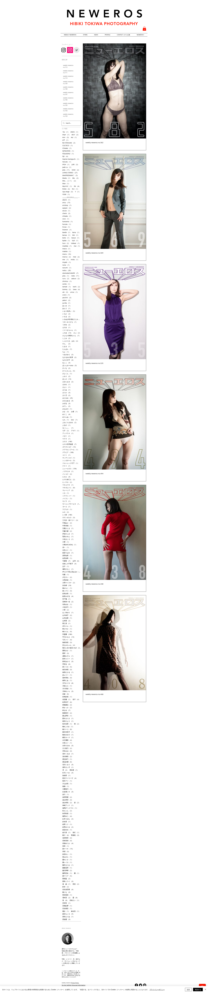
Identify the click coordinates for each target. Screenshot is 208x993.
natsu (67, 270)
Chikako (67, 148)
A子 (65, 140)
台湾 (76, 561)
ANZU (75, 132)
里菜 (76, 884)
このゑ (67, 333)
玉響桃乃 (67, 789)
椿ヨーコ (67, 729)
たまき (66, 346)
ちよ (66, 352)
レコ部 (67, 515)
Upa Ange (68, 192)
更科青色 (67, 678)
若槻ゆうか (68, 843)
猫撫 (66, 786)
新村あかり (68, 661)
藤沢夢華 (67, 870)
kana (76, 232)
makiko (67, 251)
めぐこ (66, 414)
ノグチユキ (68, 471)
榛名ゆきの (68, 735)
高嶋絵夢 (67, 906)
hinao (66, 227)
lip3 (75, 240)
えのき (66, 327)
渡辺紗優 (67, 762)
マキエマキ (68, 485)
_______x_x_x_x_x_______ (71, 197)
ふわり (66, 376)
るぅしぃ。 (68, 428)
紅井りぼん (68, 819)
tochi (77, 287)
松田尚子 (67, 702)
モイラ (66, 501)
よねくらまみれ (69, 422)
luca (66, 243)
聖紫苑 (75, 835)
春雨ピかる (68, 672)
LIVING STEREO (70, 173)
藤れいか (67, 859)
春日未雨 (67, 669)
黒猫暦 (66, 919)
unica (74, 292)
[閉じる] (205, 989)
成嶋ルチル (68, 656)
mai (77, 246)
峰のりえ (67, 631)
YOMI (66, 194)
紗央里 (66, 821)
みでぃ (66, 406)
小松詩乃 (67, 607)
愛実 (66, 653)
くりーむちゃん (69, 330)
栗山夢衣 (67, 716)
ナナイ (66, 466)
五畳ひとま (68, 528)
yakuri (66, 300)
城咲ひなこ (68, 569)
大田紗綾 (67, 580)
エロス (67, 441)
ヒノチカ (67, 482)
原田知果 (67, 555)
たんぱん (67, 349)
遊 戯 (66, 884)
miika (75, 259)
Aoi (74, 137)
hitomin (67, 230)
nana (66, 265)
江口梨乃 (67, 748)
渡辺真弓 (67, 759)
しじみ (66, 338)
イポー (66, 436)
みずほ (66, 403)
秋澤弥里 (67, 813)
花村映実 (67, 838)
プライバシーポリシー (157, 989)
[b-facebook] (136, 985)
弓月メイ (67, 640)
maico (66, 249)
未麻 (66, 694)
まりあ (66, 390)
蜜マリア (67, 876)
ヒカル (66, 477)
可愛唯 (66, 561)
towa (77, 289)
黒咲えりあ (68, 917)
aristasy (67, 205)
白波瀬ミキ (68, 792)
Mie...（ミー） (69, 181)
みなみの (67, 409)
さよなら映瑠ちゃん (71, 335)
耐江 (66, 835)
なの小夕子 (68, 360)
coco (66, 219)
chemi (66, 213)
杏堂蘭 (66, 699)
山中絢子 (67, 615)
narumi (67, 268)
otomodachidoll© (70, 273)
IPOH (66, 164)
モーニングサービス (71, 504)
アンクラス (68, 433)
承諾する (198, 989)
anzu (66, 202)
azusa (66, 211)
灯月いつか (68, 773)
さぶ (77, 333)
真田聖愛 (67, 797)
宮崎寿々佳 (68, 602)
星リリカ (67, 667)
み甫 (74, 411)
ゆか (74, 420)
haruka (67, 224)
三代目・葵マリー (70, 520)
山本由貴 (67, 618)
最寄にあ (67, 680)
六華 (66, 542)
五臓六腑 (67, 531)
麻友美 (75, 911)
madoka (67, 246)
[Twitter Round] (140, 985)
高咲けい (75, 900)
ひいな (66, 368)
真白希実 (67, 800)
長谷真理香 (68, 889)
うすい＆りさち (69, 322)
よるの (66, 425)
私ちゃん (67, 811)
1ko (65, 132)
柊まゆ (66, 710)
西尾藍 (66, 879)
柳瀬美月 (67, 713)
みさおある (68, 401)
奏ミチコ (67, 591)
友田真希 (67, 558)
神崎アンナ (68, 805)
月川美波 (67, 688)
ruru (66, 278)
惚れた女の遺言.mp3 (71, 648)
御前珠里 (67, 642)
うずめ (66, 325)
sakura (75, 278)
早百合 (66, 664)
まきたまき (68, 382)
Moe (66, 183)
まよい (66, 387)
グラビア (68, 452)
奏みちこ (67, 588)
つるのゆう (68, 354)
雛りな (66, 892)
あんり (66, 308)
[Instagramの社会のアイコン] (70, 50)
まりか (66, 392)
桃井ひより (68, 721)
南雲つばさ (68, 553)
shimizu (67, 281)
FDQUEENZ (68, 154)
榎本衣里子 (68, 732)
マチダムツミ (69, 488)
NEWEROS (106, 13)
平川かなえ (68, 637)
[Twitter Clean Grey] (77, 50)
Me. (75, 178)
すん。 (66, 344)
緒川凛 (66, 832)
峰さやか (67, 629)
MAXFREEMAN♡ (70, 175)
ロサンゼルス (69, 517)
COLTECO (68, 145)
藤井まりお (68, 865)
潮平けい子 (68, 767)
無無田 (66, 775)
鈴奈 (66, 887)
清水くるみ (68, 754)
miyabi (67, 262)
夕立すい (67, 577)
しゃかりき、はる (70, 341)
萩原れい (67, 854)
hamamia (68, 221)
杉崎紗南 (67, 697)
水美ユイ (67, 743)
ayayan (67, 208)
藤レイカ (67, 862)
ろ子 (66, 430)
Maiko (66, 178)
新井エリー (68, 659)
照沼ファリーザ (69, 778)
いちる (66, 316)
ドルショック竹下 (70, 463)
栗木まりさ (68, 718)
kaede (66, 232)
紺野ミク (67, 824)
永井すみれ (68, 745)
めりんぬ (67, 417)
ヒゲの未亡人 (69, 479)
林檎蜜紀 (67, 705)
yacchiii (67, 297)
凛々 (66, 547)
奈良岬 (67, 585)
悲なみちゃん (69, 645)
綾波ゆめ (67, 830)
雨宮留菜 (67, 895)
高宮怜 (66, 903)
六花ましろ (68, 539)
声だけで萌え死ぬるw (71, 572)
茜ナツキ (68, 849)
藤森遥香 (67, 868)
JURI (75, 164)
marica (67, 257)
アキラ (75, 430)
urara (66, 295)
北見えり (67, 550)
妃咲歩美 (67, 593)
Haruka (67, 162)
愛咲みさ (67, 650)
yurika (66, 303)
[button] (144, 28)
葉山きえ (67, 857)
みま (66, 411)
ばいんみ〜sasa (70, 365)
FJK (65, 156)
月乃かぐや (68, 683)
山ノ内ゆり (68, 612)
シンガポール (69, 460)
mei (65, 259)
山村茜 (66, 621)
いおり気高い (69, 311)
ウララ (66, 439)
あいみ (66, 306)
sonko (66, 284)
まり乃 (66, 395)
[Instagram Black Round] (144, 985)
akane (66, 200)
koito (66, 238)
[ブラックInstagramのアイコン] (64, 50)
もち (66, 420)
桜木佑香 (67, 724)
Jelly (66, 170)
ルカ (66, 512)
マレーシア (68, 490)
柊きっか (67, 707)
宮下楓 (66, 599)
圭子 (66, 566)
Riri (75, 189)
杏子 (76, 699)
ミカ (66, 493)
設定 (188, 989)
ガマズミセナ (69, 447)
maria (67, 254)
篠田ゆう (67, 816)
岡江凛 (66, 623)
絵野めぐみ (68, 827)
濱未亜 (74, 770)
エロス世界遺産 (69, 444)
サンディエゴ (69, 458)
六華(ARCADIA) (69, 545)
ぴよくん (67, 373)
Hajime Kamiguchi (71, 159)
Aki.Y (75, 135)
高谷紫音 (67, 908)
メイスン (67, 498)
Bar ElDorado (69, 143)
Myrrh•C (67, 186)
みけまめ (68, 398)
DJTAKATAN (68, 151)
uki (65, 292)
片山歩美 (67, 783)
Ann (66, 137)
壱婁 (66, 574)
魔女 (66, 911)
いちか (66, 314)
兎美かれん (68, 536)
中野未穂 (67, 526)
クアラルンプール (70, 450)
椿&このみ (68, 726)
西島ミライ (68, 881)
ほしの (67, 379)
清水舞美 (67, 756)
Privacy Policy (75, 983)
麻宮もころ (68, 914)
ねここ (66, 363)
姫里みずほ (68, 596)
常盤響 (67, 634)
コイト (66, 455)
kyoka (66, 240)
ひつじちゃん (69, 371)
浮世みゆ (67, 751)
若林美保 (67, 840)
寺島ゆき (67, 604)
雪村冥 (66, 898)
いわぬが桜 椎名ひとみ (71, 319)
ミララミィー (69, 496)
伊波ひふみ (68, 534)
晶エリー (67, 675)
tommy (67, 289)
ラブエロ (67, 509)
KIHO (76, 170)
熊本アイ (67, 781)
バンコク (67, 474)
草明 (66, 851)
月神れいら (68, 691)
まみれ (66, 384)
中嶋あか (67, 523)
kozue (76, 238)
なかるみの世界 (69, 357)
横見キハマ (68, 737)
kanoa (66, 235)
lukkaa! (75, 243)
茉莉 (66, 846)
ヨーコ (66, 507)
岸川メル (67, 626)
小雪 (66, 610)
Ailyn (66, 135)
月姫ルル (67, 686)
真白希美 (67, 802)
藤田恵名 (67, 873)
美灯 (76, 832)
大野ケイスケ (69, 583)
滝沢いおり (68, 764)
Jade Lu (67, 167)
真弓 (66, 794)
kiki (75, 235)
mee (76, 257)
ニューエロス (70, 469)
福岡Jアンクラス (70, 808)
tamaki (67, 287)
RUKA (66, 189)
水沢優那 (67, 740)
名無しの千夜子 (69, 564)
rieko (75, 276)
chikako (67, 216)
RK (77, 186)
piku (66, 276)
